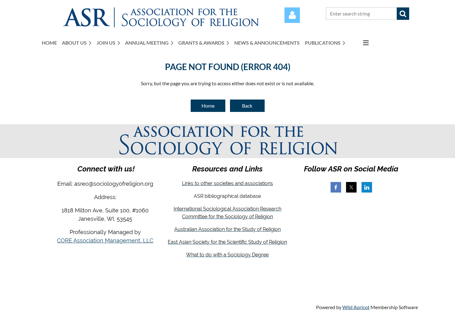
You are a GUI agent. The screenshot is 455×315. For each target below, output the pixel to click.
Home (208, 106)
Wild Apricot (356, 307)
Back (247, 106)
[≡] (359, 43)
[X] (351, 187)
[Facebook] (336, 187)
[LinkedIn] (367, 187)
